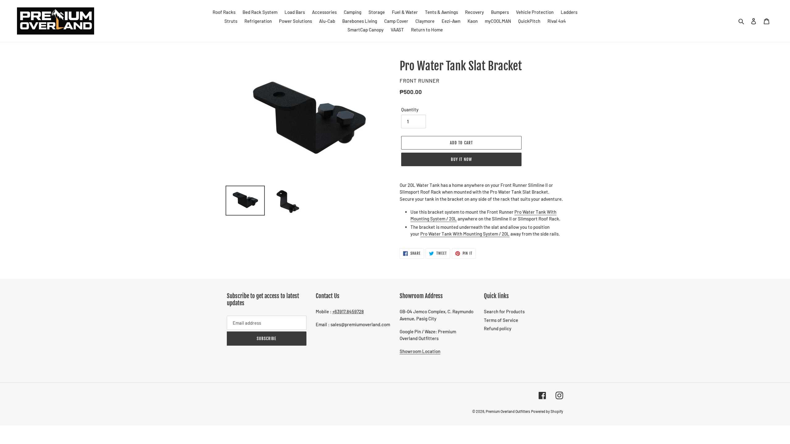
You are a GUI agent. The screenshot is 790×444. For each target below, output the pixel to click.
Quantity (409, 109)
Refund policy (497, 328)
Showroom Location (420, 351)
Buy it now (461, 159)
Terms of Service (501, 320)
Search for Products (504, 311)
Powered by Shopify (547, 411)
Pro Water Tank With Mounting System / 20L (464, 233)
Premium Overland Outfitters (508, 411)
